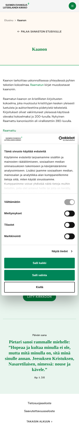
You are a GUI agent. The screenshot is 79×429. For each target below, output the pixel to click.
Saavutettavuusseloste (39, 411)
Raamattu (9, 130)
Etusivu (8, 20)
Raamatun (37, 85)
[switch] (69, 213)
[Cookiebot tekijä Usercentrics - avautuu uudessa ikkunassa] (59, 138)
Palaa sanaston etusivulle (41, 31)
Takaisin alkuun (38, 421)
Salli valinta (39, 275)
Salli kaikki (39, 263)
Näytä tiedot (60, 251)
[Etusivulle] (16, 5)
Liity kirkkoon (39, 297)
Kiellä (39, 287)
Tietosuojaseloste (39, 403)
